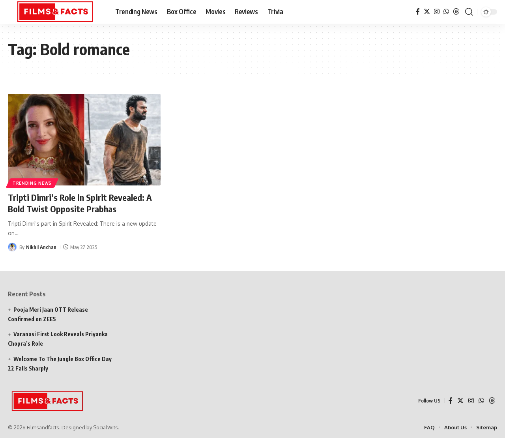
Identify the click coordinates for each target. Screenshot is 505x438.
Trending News (32, 183)
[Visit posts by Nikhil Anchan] (12, 247)
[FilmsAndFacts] (55, 12)
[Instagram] (436, 11)
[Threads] (456, 11)
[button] (469, 12)
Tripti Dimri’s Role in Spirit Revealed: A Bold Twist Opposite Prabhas (80, 203)
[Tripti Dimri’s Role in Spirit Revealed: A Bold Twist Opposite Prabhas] (84, 139)
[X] (427, 11)
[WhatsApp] (446, 11)
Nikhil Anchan (41, 247)
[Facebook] (418, 11)
